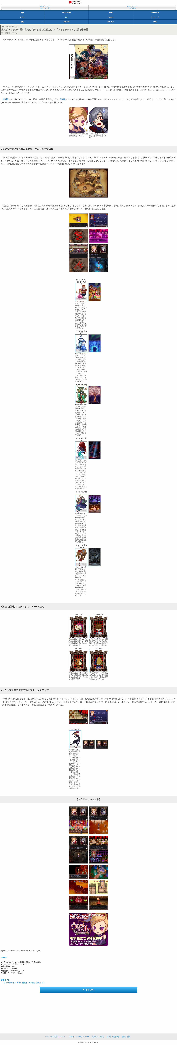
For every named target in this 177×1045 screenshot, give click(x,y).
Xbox (111, 13)
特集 (22, 22)
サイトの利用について (55, 1036)
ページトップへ (88, 990)
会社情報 (126, 1036)
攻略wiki (66, 22)
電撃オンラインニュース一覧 (45, 7)
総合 (22, 13)
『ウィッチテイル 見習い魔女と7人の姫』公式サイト (23, 983)
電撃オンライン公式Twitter (132, 7)
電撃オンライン (11, 33)
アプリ (22, 17)
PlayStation (66, 13)
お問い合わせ (113, 1036)
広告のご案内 (98, 1036)
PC (66, 17)
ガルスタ (111, 17)
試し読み (111, 22)
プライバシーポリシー (78, 1036)
